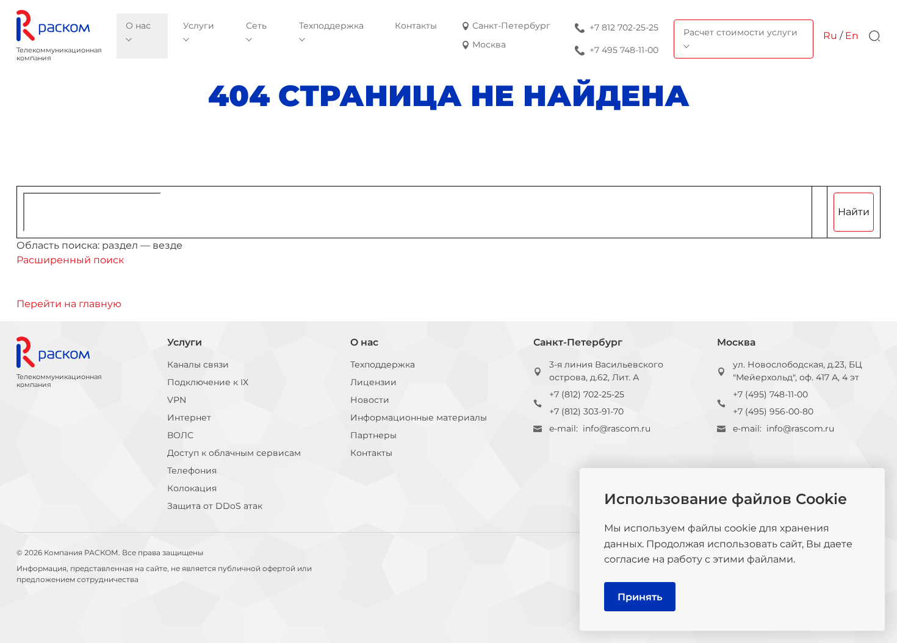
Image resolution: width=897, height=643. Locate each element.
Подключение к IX (207, 382)
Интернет (189, 417)
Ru (830, 35)
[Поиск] (874, 36)
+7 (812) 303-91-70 (586, 411)
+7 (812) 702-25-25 (586, 394)
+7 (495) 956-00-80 (773, 411)
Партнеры (373, 435)
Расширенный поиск (70, 260)
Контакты (371, 452)
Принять (640, 597)
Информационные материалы (418, 417)
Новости (369, 399)
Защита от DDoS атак (214, 505)
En (852, 35)
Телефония (192, 470)
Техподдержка (382, 364)
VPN (176, 399)
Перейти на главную (68, 304)
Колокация (192, 488)
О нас (364, 342)
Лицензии (373, 382)
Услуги (184, 342)
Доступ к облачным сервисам (234, 452)
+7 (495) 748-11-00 (770, 394)
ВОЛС (180, 435)
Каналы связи (198, 364)
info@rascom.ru (616, 428)
